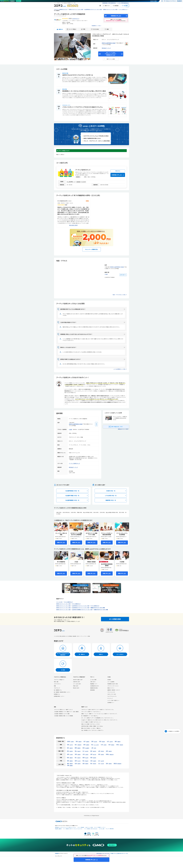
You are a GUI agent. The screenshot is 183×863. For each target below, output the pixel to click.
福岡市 (71, 763)
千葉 (102, 744)
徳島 (68, 757)
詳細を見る (117, 171)
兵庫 (91, 754)
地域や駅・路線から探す (78, 679)
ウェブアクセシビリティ (112, 696)
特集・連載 (56, 681)
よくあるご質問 (93, 679)
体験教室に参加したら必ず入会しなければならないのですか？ (76, 334)
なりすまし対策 (101, 828)
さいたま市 (96, 744)
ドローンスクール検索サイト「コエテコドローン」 (91, 711)
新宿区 (112, 744)
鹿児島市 (119, 763)
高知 (91, 757)
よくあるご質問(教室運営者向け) (123, 3)
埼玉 (92, 744)
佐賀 (76, 763)
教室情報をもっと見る (96, 25)
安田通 (113, 43)
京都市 (79, 754)
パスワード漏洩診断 (81, 827)
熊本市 (94, 763)
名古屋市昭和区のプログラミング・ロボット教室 (80, 605)
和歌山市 (111, 754)
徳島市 (71, 757)
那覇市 (71, 765)
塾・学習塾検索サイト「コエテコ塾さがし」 (90, 715)
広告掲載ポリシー (110, 702)
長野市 (110, 751)
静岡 (76, 748)
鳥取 (68, 760)
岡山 (84, 760)
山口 (99, 760)
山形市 (111, 741)
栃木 (76, 744)
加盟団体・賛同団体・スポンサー (113, 690)
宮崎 (107, 763)
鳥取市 (71, 761)
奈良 (99, 754)
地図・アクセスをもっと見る (119, 294)
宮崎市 (110, 763)
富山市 (79, 751)
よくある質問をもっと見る (120, 369)
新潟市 (71, 751)
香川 (76, 757)
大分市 (102, 763)
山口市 (102, 761)
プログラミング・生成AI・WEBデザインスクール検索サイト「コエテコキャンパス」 (97, 709)
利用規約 (109, 679)
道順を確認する (123, 274)
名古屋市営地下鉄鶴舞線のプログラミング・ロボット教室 (82, 609)
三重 (92, 748)
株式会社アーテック (106, 48)
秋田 (100, 741)
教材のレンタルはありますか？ (68, 347)
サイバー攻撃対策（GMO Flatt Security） (91, 828)
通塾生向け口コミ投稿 (123, 429)
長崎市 (86, 763)
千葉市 (105, 744)
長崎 (84, 763)
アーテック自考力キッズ (82, 170)
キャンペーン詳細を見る (91, 249)
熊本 (91, 763)
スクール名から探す (77, 683)
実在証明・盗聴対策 (58, 828)
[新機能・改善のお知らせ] (100, 5)
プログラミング (57, 688)
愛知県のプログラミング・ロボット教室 (63, 603)
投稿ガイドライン (110, 688)
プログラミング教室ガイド (59, 679)
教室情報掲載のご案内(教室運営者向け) (109, 3)
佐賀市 (79, 763)
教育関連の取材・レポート (59, 696)
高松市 (79, 757)
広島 (91, 760)
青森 (77, 741)
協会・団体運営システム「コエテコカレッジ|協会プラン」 (92, 730)
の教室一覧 (72, 491)
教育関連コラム (57, 694)
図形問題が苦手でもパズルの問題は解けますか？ (72, 309)
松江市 (79, 761)
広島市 (94, 761)
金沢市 (86, 751)
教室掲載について (93, 683)
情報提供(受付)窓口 (94, 688)
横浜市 (121, 744)
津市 (95, 748)
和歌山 (107, 754)
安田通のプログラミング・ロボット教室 (98, 607)
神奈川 (117, 744)
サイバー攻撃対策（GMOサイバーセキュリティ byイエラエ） (73, 828)
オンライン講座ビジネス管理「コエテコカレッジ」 (91, 722)
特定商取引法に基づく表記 (112, 683)
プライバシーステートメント (113, 685)
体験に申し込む (61, 542)
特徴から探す (75, 685)
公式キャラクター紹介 (111, 694)
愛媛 (84, 757)
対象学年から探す (76, 681)
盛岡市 (87, 741)
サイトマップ (110, 698)
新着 (55, 685)
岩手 (85, 741)
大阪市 (86, 754)
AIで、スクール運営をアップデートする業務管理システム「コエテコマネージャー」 (97, 717)
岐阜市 (71, 748)
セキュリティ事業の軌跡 (110, 828)
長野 (107, 751)
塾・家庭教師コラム (58, 690)
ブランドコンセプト (111, 692)
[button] (88, 45)
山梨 (99, 751)
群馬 (84, 744)
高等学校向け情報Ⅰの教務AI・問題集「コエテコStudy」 (92, 726)
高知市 (94, 757)
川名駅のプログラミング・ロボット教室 (101, 609)
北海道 (68, 741)
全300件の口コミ (75, 18)
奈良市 (102, 754)
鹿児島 (115, 763)
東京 (110, 744)
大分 (99, 763)
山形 (108, 741)
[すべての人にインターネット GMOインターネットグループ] (173, 1)
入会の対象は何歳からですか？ (68, 322)
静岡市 (79, 748)
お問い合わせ (92, 681)
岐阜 (68, 748)
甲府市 (102, 751)
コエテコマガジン (57, 683)
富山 (76, 751)
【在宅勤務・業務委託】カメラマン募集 (61, 713)
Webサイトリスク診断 (89, 827)
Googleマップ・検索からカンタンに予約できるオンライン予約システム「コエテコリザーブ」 (99, 720)
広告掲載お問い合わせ (94, 685)
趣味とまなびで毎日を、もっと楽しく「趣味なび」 (91, 728)
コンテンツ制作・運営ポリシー (113, 700)
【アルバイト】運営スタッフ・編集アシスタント (63, 709)
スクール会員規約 (110, 681)
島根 (76, 760)
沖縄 (68, 765)
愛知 (84, 748)
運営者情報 (92, 690)
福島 (116, 741)
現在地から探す (76, 688)
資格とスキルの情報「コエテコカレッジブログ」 (90, 724)
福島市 (119, 741)
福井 (91, 751)
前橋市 (87, 744)
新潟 (68, 751)
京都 (76, 754)
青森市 (80, 741)
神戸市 (94, 754)
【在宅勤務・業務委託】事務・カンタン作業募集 (63, 715)
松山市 (86, 757)
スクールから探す (59, 602)
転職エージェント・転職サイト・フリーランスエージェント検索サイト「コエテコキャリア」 (99, 713)
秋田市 (103, 741)
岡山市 (86, 761)
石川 (84, 751)
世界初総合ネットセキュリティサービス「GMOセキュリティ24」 (65, 827)
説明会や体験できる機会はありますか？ (70, 359)
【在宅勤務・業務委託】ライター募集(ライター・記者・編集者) (66, 711)
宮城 (92, 741)
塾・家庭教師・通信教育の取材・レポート (62, 692)
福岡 (68, 763)
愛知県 (103, 43)
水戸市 (71, 744)
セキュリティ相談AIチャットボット (99, 827)
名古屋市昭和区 (108, 43)
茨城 (68, 744)
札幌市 (72, 741)
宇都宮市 (79, 744)
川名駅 (106, 274)
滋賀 (68, 754)
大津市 (71, 754)
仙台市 (95, 741)
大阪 (84, 754)
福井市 (94, 751)
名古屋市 (87, 748)
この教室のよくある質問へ (174, 731)
